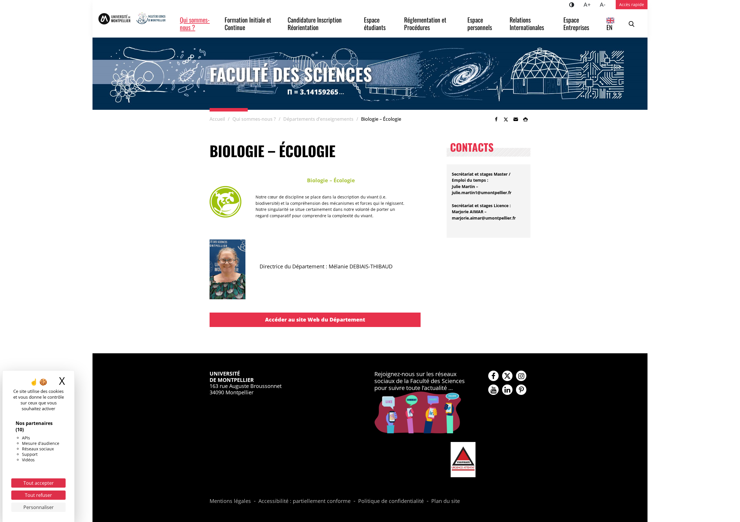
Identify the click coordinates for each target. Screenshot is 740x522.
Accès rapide (631, 4)
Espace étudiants (375, 23)
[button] (516, 119)
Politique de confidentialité (391, 501)
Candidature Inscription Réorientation (315, 23)
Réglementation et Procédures (426, 23)
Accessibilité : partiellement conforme (304, 501)
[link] (496, 119)
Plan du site (445, 501)
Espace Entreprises (576, 23)
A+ (589, 4)
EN (609, 27)
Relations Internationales (527, 23)
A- (605, 4)
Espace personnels (479, 23)
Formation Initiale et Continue (249, 23)
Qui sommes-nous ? (195, 23)
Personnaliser (38, 507)
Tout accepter (38, 483)
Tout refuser (38, 495)
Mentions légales (230, 501)
